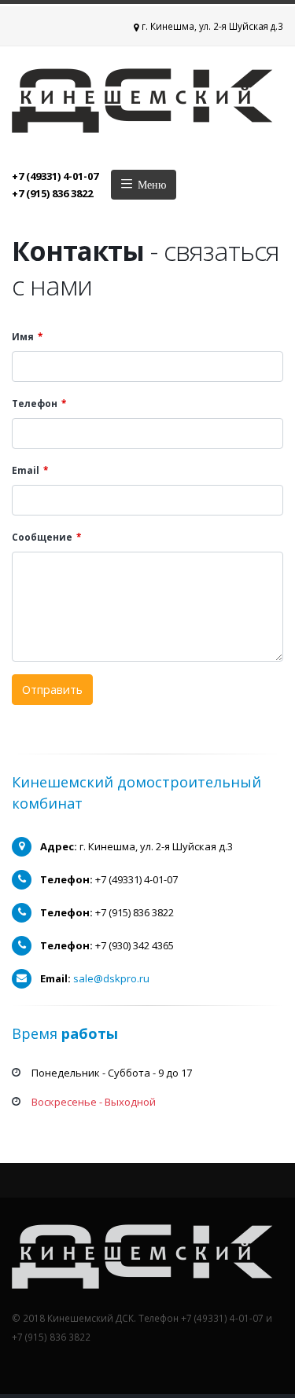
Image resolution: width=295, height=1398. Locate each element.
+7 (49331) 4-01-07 (55, 176)
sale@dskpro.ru (111, 978)
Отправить (52, 689)
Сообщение (42, 536)
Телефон (34, 403)
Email (25, 470)
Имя (23, 336)
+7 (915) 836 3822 (52, 193)
